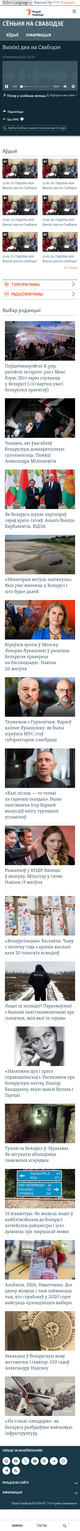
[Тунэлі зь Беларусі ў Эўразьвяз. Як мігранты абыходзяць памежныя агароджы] (40, 1123)
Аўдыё (12, 35)
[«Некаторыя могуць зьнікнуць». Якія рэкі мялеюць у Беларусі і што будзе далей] (40, 554)
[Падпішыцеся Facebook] (16, 1461)
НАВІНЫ (17, 1526)
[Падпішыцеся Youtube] (35, 1461)
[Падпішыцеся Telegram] (6, 1470)
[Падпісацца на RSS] (16, 1470)
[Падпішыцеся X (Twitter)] (25, 1461)
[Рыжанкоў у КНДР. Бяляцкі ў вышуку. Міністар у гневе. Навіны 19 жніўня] (40, 845)
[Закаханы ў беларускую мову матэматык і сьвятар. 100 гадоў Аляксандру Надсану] (40, 1331)
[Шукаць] (64, 1526)
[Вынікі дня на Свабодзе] (20, 168)
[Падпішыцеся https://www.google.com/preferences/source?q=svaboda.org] (6, 1461)
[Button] (13, 113)
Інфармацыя (38, 35)
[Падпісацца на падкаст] (44, 1461)
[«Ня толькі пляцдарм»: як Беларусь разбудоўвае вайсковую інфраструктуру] (40, 1396)
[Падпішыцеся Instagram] (63, 1461)
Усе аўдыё (71, 267)
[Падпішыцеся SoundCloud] (54, 1461)
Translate (67, 3)
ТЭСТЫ (42, 1526)
